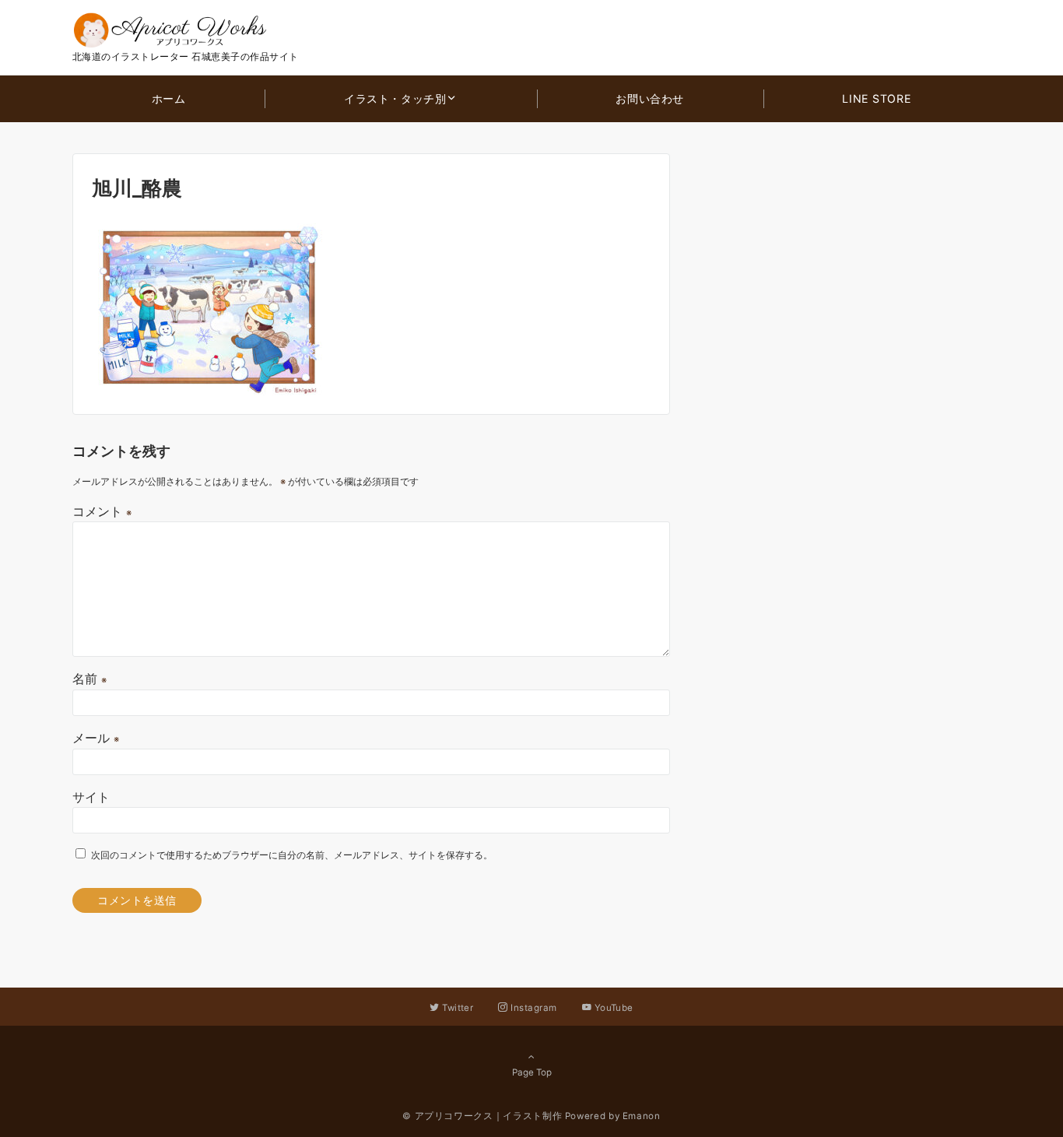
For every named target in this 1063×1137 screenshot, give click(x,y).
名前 (89, 678)
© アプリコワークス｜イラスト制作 (482, 1116)
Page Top (532, 1072)
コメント (102, 511)
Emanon (642, 1116)
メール (95, 738)
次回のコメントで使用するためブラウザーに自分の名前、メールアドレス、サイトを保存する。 (292, 855)
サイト (91, 797)
